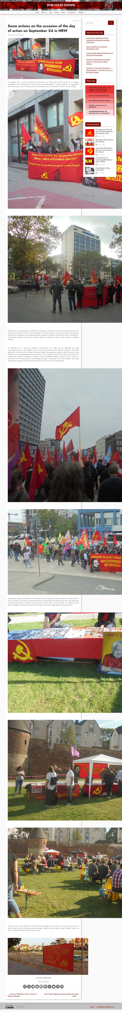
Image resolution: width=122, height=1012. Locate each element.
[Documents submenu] (76, 12)
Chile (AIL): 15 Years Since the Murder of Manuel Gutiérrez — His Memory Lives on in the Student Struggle (99, 70)
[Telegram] (33, 986)
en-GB (47, 981)
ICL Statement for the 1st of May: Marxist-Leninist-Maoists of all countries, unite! (104, 131)
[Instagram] (25, 986)
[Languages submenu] (84, 12)
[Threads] (58, 986)
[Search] (111, 23)
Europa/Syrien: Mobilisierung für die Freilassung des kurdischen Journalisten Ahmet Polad (97, 40)
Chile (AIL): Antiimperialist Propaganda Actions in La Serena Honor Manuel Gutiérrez (98, 62)
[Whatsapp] (49, 986)
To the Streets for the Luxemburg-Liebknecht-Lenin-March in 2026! (104, 160)
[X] (29, 986)
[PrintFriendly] (62, 986)
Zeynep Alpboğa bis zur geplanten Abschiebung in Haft (96, 48)
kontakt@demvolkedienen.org (105, 1007)
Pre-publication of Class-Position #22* (103, 169)
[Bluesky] (53, 986)
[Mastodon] (45, 986)
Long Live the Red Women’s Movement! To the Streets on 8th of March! (104, 150)
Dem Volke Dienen (61, 5)
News (45, 978)
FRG (49, 978)
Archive (92, 1007)
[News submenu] (65, 12)
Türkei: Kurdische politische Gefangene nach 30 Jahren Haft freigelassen (99, 54)
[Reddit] (37, 986)
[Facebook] (41, 986)
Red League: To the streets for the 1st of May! (105, 141)
